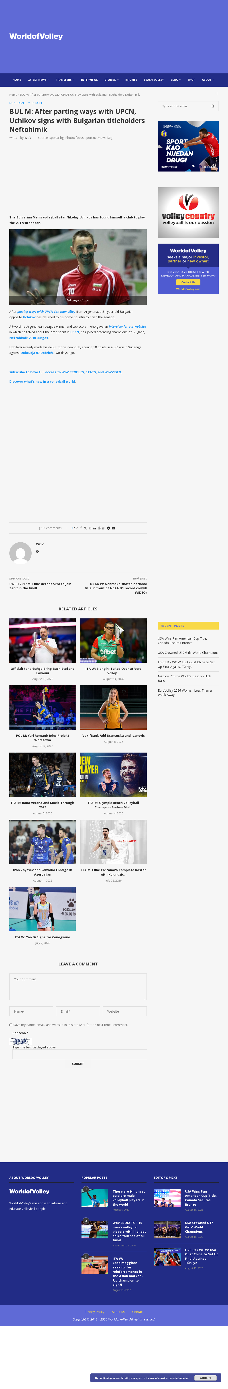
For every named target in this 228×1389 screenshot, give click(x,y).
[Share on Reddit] (99, 528)
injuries (131, 80)
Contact (138, 1312)
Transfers (63, 80)
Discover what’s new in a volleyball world (42, 381)
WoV (27, 137)
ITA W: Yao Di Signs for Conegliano (42, 937)
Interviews (89, 80)
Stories (110, 80)
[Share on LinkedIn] (94, 528)
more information (179, 1378)
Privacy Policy (94, 1312)
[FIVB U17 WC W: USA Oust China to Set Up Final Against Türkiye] (167, 1257)
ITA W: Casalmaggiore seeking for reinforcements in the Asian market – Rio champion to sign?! (128, 1271)
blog (174, 80)
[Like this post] (75, 528)
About (207, 80)
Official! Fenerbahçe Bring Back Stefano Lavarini (42, 670)
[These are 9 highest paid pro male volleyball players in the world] (94, 1198)
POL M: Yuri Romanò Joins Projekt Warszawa (42, 737)
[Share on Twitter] (85, 528)
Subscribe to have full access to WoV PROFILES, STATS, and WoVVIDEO (65, 372)
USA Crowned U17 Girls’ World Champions (188, 652)
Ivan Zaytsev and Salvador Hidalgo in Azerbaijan (42, 872)
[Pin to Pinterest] (90, 528)
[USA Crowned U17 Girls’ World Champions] (167, 1229)
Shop (191, 80)
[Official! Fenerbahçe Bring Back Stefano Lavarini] (42, 640)
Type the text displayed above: (34, 1047)
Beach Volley (154, 80)
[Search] (216, 93)
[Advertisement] (150, 37)
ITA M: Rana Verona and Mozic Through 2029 (42, 805)
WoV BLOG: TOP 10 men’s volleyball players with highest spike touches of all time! (129, 1231)
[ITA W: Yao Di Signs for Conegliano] (42, 909)
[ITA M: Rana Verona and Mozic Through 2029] (42, 775)
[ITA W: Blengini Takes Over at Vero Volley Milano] (113, 640)
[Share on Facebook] (81, 528)
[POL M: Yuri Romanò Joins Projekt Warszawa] (42, 707)
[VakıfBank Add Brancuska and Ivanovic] (113, 707)
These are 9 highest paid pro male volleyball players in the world (129, 1198)
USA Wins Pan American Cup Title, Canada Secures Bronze (182, 640)
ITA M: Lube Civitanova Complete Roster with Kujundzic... (113, 872)
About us (118, 1312)
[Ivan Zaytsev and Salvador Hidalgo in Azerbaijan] (42, 842)
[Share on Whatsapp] (103, 528)
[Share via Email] (113, 528)
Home (17, 80)
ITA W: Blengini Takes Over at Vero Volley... (114, 670)
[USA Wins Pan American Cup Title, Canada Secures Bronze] (167, 1198)
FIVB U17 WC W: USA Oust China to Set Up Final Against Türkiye (186, 664)
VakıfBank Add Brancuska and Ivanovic (113, 735)
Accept (205, 1378)
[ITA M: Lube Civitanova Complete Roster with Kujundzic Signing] (113, 842)
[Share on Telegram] (108, 528)
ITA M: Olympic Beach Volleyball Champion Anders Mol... (113, 805)
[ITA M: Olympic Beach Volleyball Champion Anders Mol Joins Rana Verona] (113, 775)
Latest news (37, 80)
